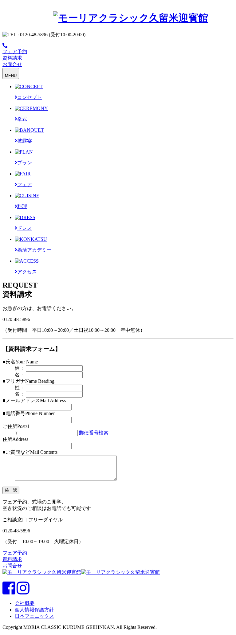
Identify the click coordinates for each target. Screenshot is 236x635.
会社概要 (24, 603)
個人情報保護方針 (34, 609)
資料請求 (12, 559)
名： (20, 374)
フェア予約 (14, 552)
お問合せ (12, 565)
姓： (20, 368)
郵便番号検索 (93, 432)
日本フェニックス (34, 616)
